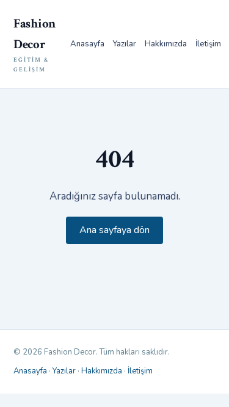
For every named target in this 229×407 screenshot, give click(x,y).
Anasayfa (87, 43)
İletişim (208, 43)
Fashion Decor (34, 44)
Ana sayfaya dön (114, 230)
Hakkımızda (166, 43)
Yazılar (124, 43)
